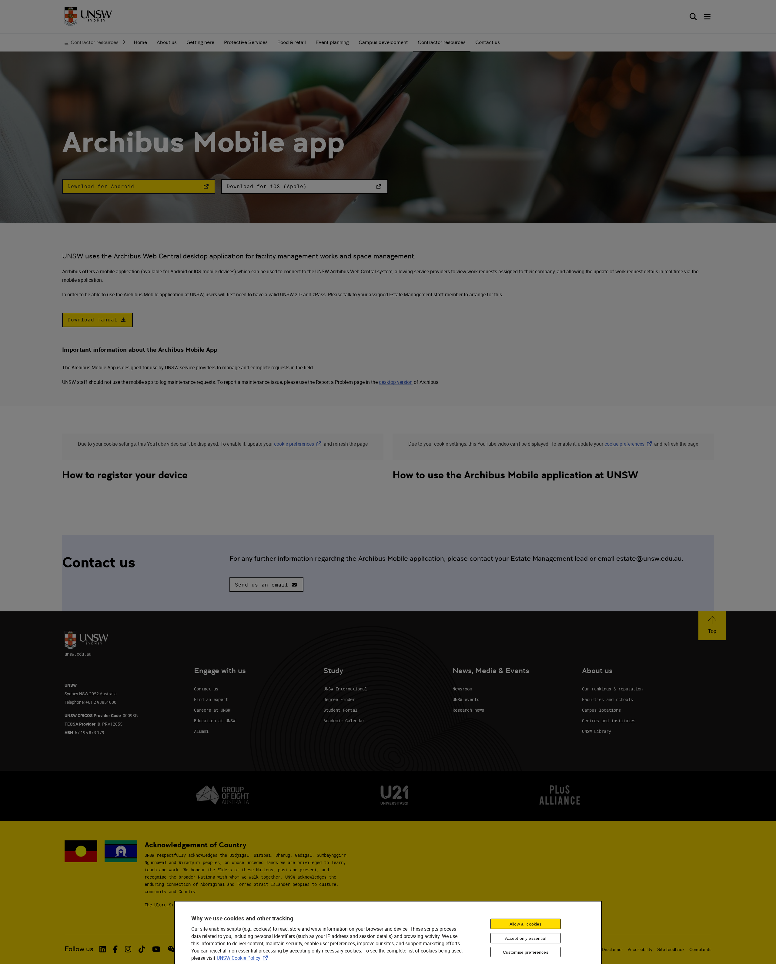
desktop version (396, 382)
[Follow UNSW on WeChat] (171, 949)
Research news (468, 710)
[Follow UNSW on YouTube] (156, 949)
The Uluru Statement (168, 905)
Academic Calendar (344, 720)
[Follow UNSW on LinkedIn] (102, 949)
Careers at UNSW (212, 710)
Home (140, 42)
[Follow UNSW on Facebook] (115, 949)
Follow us (79, 949)
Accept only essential (525, 938)
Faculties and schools (607, 699)
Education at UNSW (214, 720)
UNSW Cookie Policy (243, 958)
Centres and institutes (608, 720)
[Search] (693, 16)
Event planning (332, 42)
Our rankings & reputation (612, 689)
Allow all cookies (525, 923)
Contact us (487, 42)
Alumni (201, 731)
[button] (139, 186)
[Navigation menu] (707, 16)
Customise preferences (525, 952)
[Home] (88, 17)
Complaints (700, 949)
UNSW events (466, 699)
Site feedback (670, 949)
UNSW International (345, 689)
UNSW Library (596, 731)
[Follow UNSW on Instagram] (128, 949)
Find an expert (211, 699)
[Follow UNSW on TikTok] (141, 949)
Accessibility (640, 949)
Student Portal (340, 710)
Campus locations (601, 710)
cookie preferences (294, 443)
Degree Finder (339, 699)
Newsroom (462, 689)
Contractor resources (95, 42)
